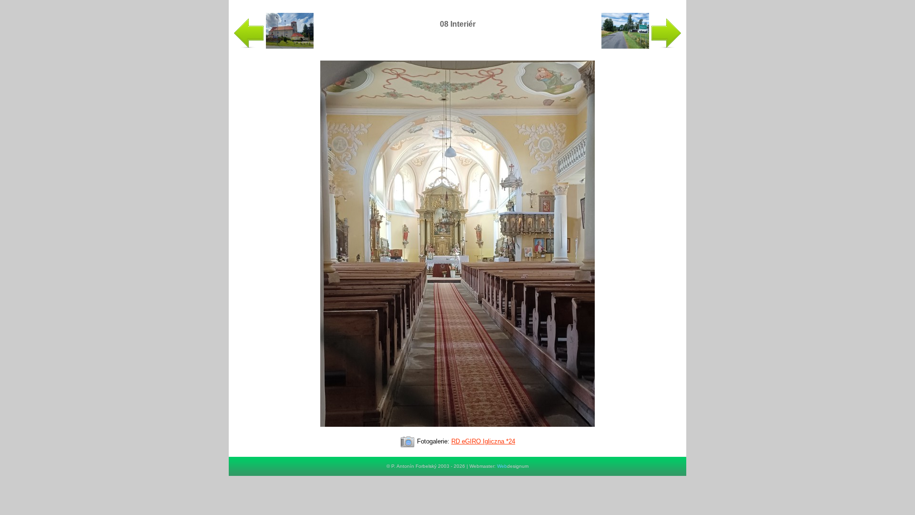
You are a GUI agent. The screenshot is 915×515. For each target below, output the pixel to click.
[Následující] (457, 430)
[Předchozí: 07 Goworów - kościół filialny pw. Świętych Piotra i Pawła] (274, 46)
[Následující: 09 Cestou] (641, 46)
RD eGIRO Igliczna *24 (483, 441)
